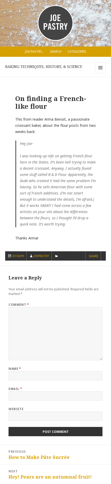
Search (55, 51)
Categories (77, 51)
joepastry (41, 256)
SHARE (93, 256)
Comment (19, 304)
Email (15, 389)
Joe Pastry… (34, 51)
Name (15, 368)
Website (16, 409)
